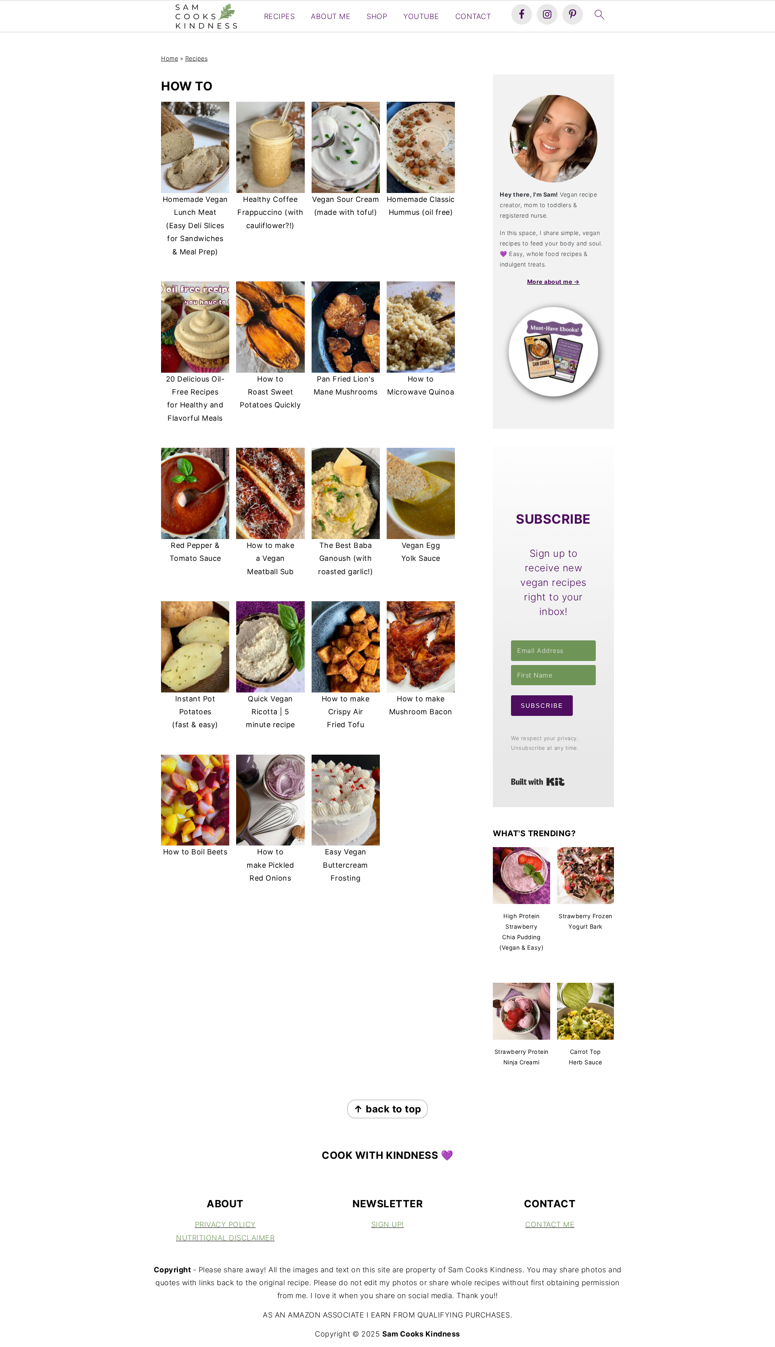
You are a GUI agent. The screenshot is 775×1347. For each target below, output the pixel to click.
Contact (473, 16)
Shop (377, 16)
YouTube (421, 16)
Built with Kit (538, 781)
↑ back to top (387, 1109)
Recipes (279, 16)
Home (169, 58)
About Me (330, 16)
